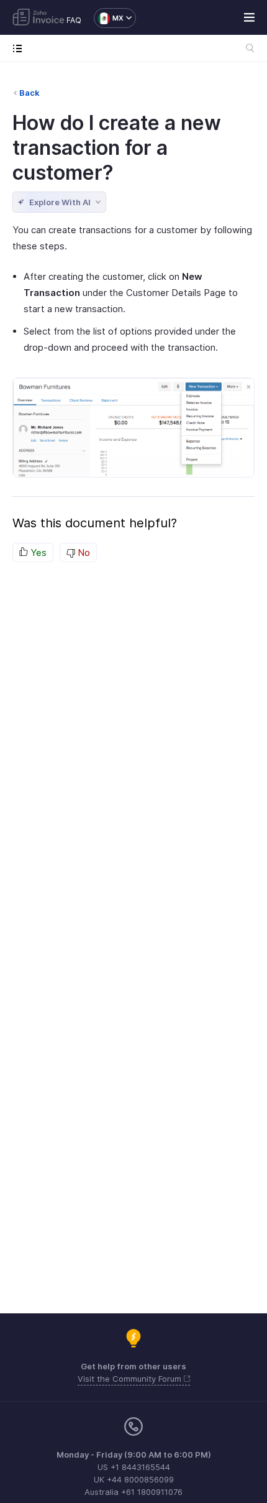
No (82, 552)
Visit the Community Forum (131, 1379)
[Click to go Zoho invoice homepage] (38, 18)
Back (29, 93)
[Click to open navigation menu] (20, 48)
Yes (37, 552)
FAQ (73, 20)
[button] (108, 18)
